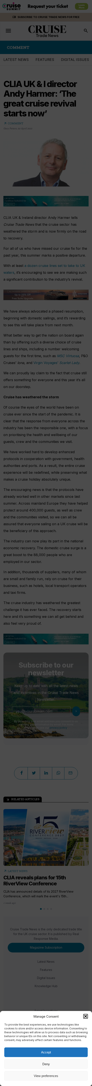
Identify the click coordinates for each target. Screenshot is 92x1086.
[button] (85, 1016)
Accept (46, 1052)
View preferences (46, 1076)
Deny (46, 1064)
